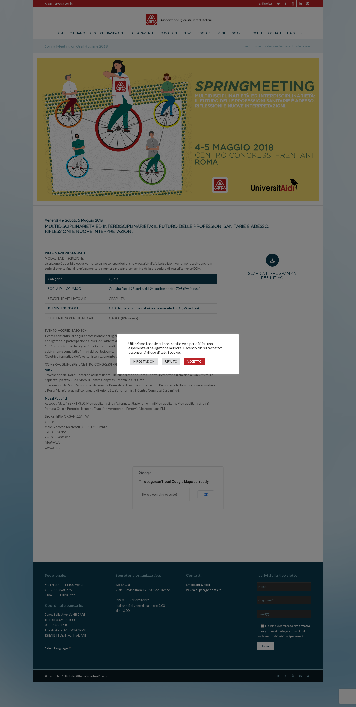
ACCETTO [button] (194, 361)
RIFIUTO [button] (171, 361)
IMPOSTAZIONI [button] (143, 361)
